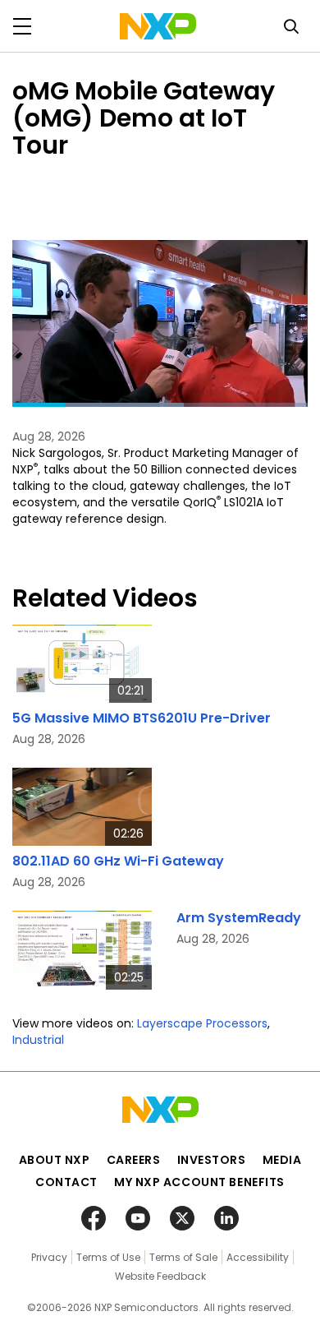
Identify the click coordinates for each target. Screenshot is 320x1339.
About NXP (54, 1160)
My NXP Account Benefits (199, 1182)
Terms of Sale (183, 1257)
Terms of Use (108, 1257)
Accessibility (257, 1257)
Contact (66, 1182)
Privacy (49, 1257)
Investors (211, 1160)
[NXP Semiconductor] (158, 26)
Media (282, 1160)
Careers (134, 1160)
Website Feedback (160, 1276)
